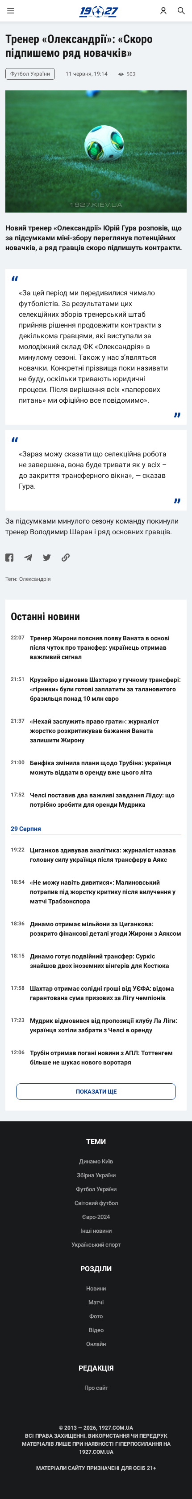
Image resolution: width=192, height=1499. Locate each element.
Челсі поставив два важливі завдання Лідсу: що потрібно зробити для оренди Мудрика (102, 800)
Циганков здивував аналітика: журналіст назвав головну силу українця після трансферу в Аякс (103, 855)
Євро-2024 (96, 1217)
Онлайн (96, 1344)
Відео (96, 1330)
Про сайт (96, 1387)
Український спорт (96, 1244)
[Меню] (19, 10)
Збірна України (96, 1175)
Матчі (96, 1302)
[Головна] (96, 11)
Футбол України (96, 1189)
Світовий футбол (96, 1203)
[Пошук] (181, 10)
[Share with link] (66, 558)
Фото (96, 1316)
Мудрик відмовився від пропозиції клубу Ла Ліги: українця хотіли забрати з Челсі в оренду (103, 1025)
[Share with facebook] (9, 558)
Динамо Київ (96, 1161)
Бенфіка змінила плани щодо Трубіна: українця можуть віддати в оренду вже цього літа (100, 767)
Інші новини (96, 1230)
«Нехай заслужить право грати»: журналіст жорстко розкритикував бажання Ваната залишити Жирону (94, 731)
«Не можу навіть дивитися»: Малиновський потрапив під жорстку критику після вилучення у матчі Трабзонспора (102, 892)
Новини (96, 1288)
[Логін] (163, 10)
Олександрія (35, 579)
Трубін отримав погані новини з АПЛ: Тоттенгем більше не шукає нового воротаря (101, 1057)
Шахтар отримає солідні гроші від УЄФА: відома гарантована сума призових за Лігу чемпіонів (102, 993)
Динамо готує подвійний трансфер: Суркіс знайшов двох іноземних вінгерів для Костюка (99, 961)
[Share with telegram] (28, 558)
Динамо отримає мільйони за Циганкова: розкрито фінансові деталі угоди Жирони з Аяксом (105, 928)
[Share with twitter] (47, 558)
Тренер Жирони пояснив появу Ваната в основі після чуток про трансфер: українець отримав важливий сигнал (100, 647)
